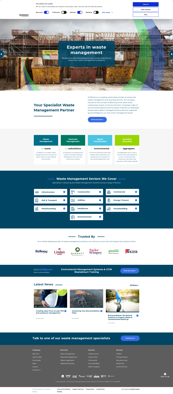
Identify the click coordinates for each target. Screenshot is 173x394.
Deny (145, 14)
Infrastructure (48, 192)
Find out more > (97, 119)
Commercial (119, 192)
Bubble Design (135, 389)
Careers (35, 367)
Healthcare (82, 209)
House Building (93, 363)
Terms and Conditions (63, 389)
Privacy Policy (90, 389)
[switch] (64, 12)
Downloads (36, 360)
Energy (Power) (122, 357)
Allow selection (146, 9)
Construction (83, 192)
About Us (35, 354)
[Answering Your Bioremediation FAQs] (86, 298)
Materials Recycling (67, 363)
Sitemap (59, 391)
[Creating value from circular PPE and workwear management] (50, 298)
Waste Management (67, 354)
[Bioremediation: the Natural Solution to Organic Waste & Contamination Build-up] (122, 301)
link (46, 149)
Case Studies (37, 357)
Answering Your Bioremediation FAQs (86, 312)
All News (133, 285)
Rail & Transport (49, 200)
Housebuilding (120, 209)
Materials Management (68, 357)
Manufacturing (48, 209)
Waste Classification (67, 360)
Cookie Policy (100, 389)
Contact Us (36, 370)
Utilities (81, 200)
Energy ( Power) (121, 200)
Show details (106, 12)
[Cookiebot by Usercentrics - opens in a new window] (24, 15)
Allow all (145, 4)
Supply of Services (78, 389)
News (34, 363)
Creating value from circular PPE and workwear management (50, 312)
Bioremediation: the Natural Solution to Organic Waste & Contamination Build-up (120, 317)
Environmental (84, 217)
